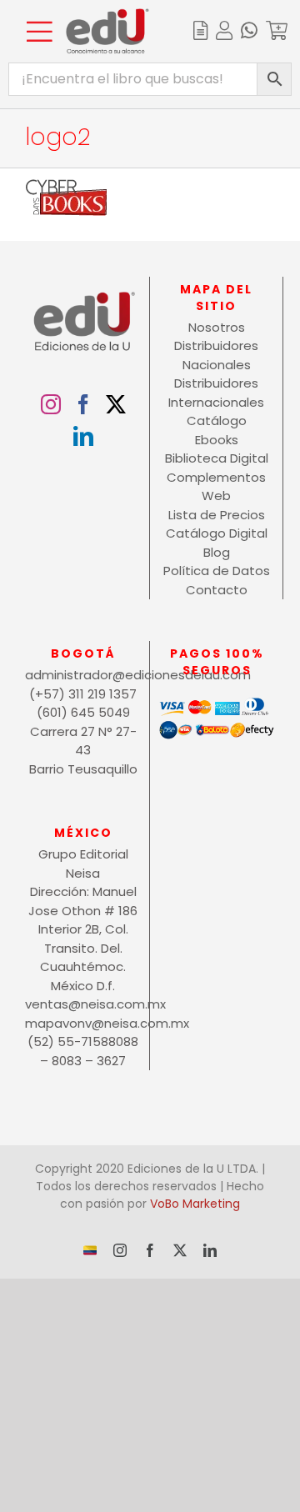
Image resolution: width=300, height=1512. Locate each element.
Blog (216, 552)
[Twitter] (116, 404)
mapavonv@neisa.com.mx (83, 1023)
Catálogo (217, 420)
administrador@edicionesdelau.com (83, 674)
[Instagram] (51, 404)
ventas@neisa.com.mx (83, 1004)
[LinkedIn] (83, 436)
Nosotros (216, 327)
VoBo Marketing (195, 1203)
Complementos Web (216, 486)
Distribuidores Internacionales (216, 392)
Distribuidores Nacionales (216, 355)
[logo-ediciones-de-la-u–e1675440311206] (107, 14)
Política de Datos (216, 570)
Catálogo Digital (217, 533)
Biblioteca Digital (216, 458)
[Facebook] (83, 404)
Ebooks (216, 439)
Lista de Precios (216, 514)
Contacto (217, 589)
